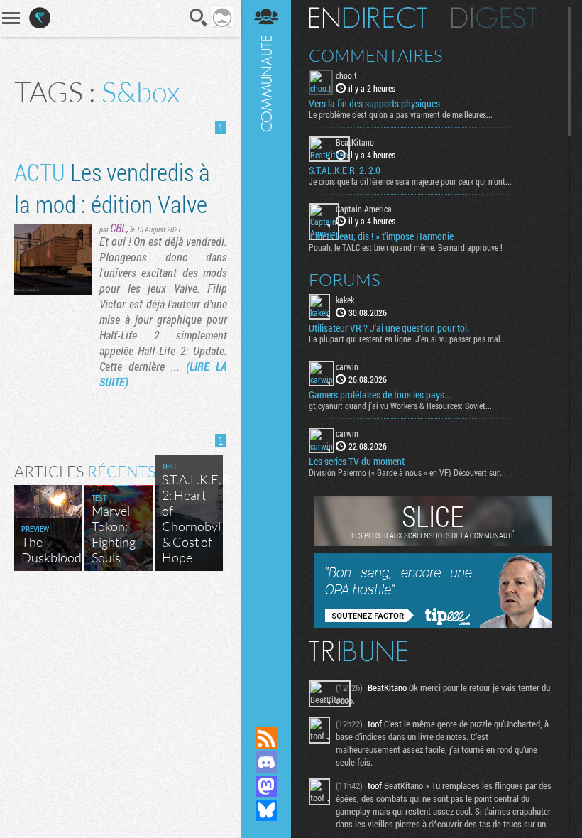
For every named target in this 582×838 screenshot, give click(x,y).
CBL (118, 227)
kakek (345, 299)
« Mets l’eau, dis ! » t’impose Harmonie (381, 236)
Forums (344, 279)
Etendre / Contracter (266, 713)
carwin (347, 366)
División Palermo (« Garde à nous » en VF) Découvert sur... (407, 472)
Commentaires (376, 55)
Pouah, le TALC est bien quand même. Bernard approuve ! (406, 247)
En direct (368, 17)
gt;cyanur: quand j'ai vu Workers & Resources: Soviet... (400, 405)
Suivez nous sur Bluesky (266, 810)
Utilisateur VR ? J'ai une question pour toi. (389, 328)
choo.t (346, 75)
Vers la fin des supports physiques (374, 103)
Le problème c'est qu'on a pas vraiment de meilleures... (401, 114)
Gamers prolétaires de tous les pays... (380, 395)
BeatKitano (355, 142)
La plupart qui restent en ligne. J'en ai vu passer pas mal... (408, 338)
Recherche (198, 17)
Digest (494, 17)
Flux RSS (266, 738)
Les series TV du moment (357, 461)
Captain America (364, 208)
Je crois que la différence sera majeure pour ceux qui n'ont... (410, 181)
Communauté (266, 350)
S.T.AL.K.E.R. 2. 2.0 (344, 170)
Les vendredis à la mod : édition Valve (112, 187)
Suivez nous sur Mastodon (266, 786)
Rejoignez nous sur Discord (266, 762)
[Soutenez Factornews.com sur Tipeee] (433, 624)
